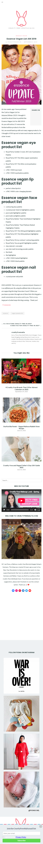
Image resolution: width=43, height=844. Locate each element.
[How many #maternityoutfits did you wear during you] (21, 751)
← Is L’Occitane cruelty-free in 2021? (17, 324)
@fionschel (33, 810)
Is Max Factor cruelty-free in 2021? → (25, 325)
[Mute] (35, 510)
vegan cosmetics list (17, 313)
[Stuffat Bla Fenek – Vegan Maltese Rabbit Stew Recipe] (21, 410)
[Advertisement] (21, 609)
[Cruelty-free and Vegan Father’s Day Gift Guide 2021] (21, 449)
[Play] (4, 510)
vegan (24, 35)
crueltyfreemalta (14, 42)
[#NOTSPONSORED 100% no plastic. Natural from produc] (21, 714)
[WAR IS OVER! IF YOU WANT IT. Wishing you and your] (21, 676)
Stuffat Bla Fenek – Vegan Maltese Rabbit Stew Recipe (21, 427)
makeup (19, 35)
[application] (21, 500)
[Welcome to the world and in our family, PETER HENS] (21, 789)
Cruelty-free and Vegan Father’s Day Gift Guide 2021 (21, 466)
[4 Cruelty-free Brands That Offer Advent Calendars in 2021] (21, 371)
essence (5, 313)
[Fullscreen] (39, 510)
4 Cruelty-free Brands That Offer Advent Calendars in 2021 (22, 388)
